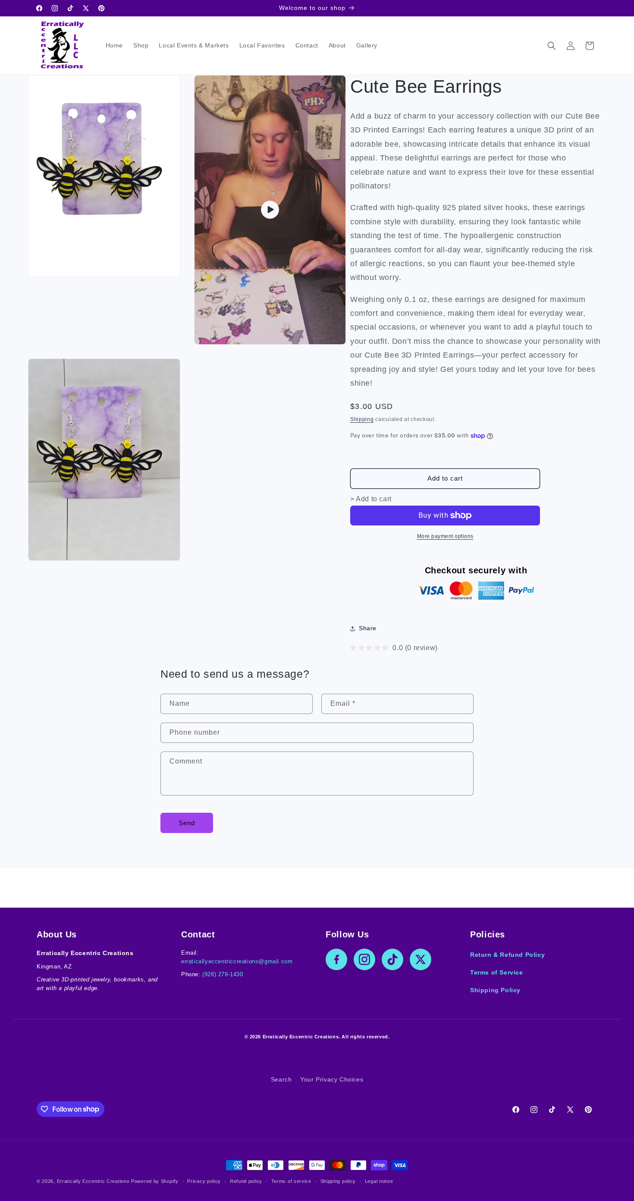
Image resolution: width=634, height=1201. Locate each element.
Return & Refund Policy (507, 955)
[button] (551, 45)
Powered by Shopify (155, 1181)
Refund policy (246, 1180)
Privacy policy (204, 1180)
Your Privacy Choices (331, 1079)
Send (187, 823)
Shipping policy (338, 1180)
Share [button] (368, 628)
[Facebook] (336, 959)
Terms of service (291, 1180)
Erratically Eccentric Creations (93, 1181)
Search (281, 1079)
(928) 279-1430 (222, 974)
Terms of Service (496, 972)
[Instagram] (364, 959)
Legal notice (379, 1180)
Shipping (362, 419)
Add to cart (445, 478)
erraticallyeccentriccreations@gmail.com (236, 962)
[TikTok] (392, 959)
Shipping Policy (495, 990)
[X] (420, 959)
